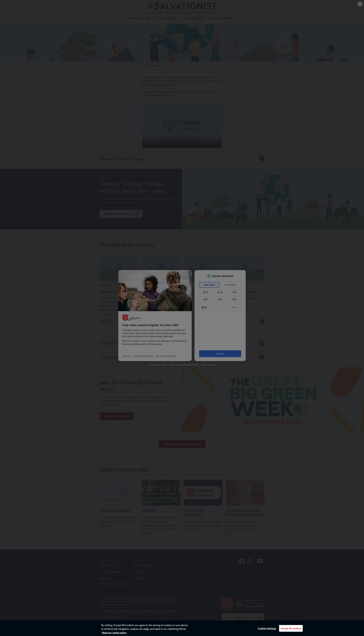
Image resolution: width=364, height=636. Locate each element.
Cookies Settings (267, 628)
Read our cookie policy (114, 632)
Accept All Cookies (291, 628)
